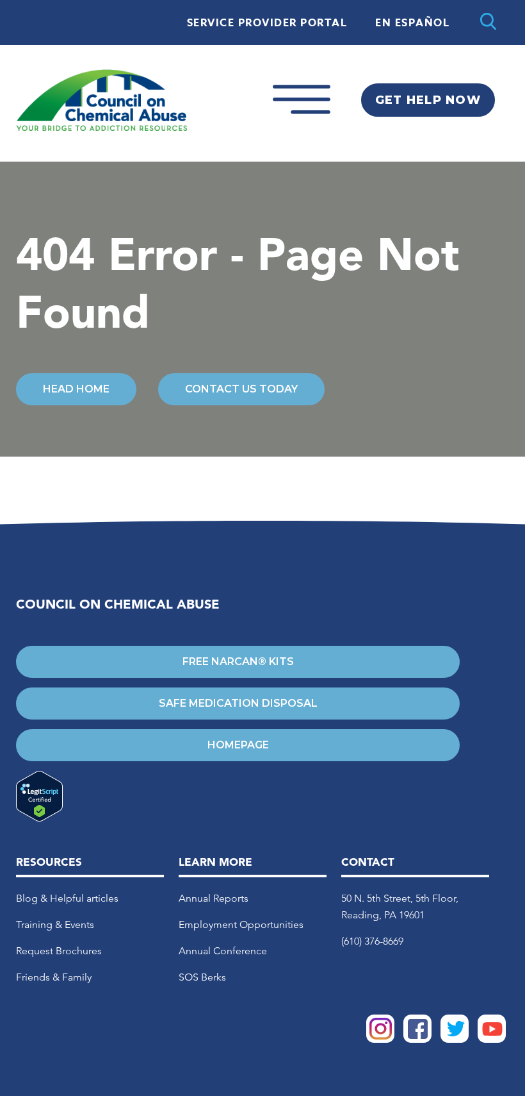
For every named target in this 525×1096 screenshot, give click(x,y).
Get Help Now (428, 100)
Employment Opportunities (241, 924)
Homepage (238, 745)
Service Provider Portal (267, 23)
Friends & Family (54, 977)
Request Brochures (59, 951)
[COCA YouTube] (492, 1039)
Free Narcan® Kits (238, 661)
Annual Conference (223, 951)
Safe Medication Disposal (238, 703)
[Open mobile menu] (301, 125)
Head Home (76, 389)
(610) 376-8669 (372, 941)
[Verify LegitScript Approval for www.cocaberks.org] (238, 797)
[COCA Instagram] (380, 1039)
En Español (412, 23)
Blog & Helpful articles (67, 898)
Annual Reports (213, 898)
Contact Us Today (241, 389)
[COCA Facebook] (417, 1039)
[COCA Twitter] (454, 1039)
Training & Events (55, 924)
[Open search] (488, 22)
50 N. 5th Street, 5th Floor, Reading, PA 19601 (399, 906)
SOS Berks (202, 977)
